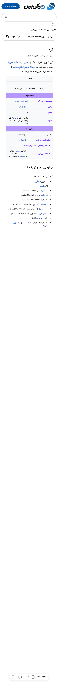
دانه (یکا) (24, 199)
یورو (16, 118)
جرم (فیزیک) (23, 107)
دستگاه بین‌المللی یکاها (24, 67)
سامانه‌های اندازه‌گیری (44, 101)
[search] (6, 17)
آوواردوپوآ (43, 209)
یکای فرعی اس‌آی (21, 101)
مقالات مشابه (42, 677)
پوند (26, 154)
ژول (27, 222)
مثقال (22, 156)
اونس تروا (43, 213)
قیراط (38, 218)
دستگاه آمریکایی (44, 154)
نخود (21, 154)
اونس (18, 151)
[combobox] (33, 17)
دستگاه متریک (14, 62)
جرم (26, 62)
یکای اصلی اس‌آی (43, 140)
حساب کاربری (10, 6)
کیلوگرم (22, 140)
